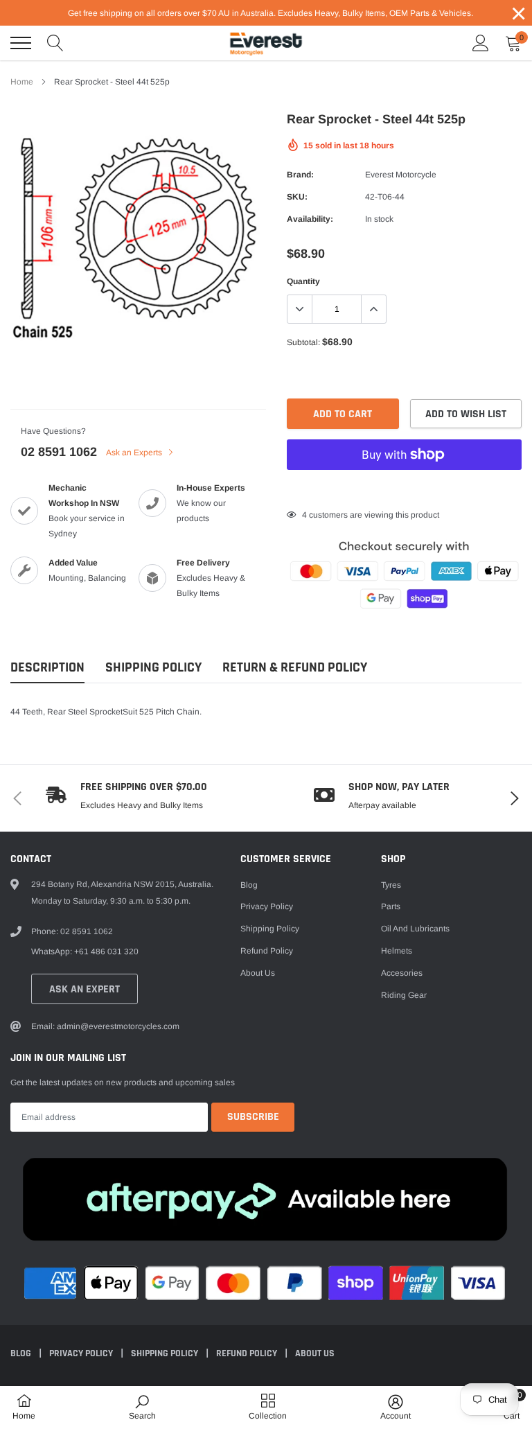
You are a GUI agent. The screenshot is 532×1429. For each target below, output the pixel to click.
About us (257, 973)
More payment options (404, 488)
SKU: (297, 197)
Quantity (303, 281)
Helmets (396, 951)
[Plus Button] (373, 309)
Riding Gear (404, 995)
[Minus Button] (299, 309)
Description (47, 667)
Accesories (402, 973)
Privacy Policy (266, 906)
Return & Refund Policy (294, 667)
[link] (142, 1407)
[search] (55, 43)
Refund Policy (266, 951)
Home (21, 82)
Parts (390, 906)
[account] (480, 43)
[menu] (20, 43)
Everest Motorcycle (400, 174)
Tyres (391, 885)
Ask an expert (84, 989)
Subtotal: (303, 342)
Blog (249, 885)
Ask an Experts (135, 452)
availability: (310, 219)
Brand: (300, 174)
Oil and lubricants (415, 928)
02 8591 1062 (59, 452)
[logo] (266, 43)
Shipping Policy (153, 667)
